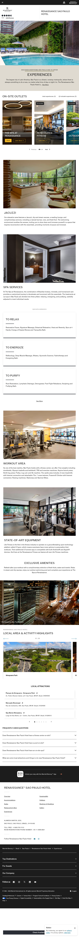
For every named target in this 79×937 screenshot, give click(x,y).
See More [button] (45, 85)
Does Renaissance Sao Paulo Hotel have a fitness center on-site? (26, 735)
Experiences (8, 811)
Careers (19, 895)
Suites (6, 804)
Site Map (57, 898)
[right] (74, 639)
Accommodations (9, 800)
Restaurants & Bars (10, 808)
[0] (39, 149)
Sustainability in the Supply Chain (43, 898)
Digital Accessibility (25, 898)
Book (8, 140)
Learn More (18, 140)
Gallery (42, 808)
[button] (64, 2)
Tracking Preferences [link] (8, 895)
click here (67, 932)
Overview (7, 796)
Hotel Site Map (66, 898)
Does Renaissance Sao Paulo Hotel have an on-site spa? (23, 750)
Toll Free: (14, 827)
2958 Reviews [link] (10, 18)
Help (3, 900)
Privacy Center (56, 895)
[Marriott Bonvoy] (72, 2)
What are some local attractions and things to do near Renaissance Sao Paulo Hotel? (33, 758)
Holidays (42, 800)
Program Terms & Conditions (41, 895)
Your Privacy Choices (11, 898)
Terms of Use (27, 895)
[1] (40, 149)
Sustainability (44, 796)
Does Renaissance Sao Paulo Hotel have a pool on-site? (23, 743)
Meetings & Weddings (47, 804)
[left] (6, 639)
